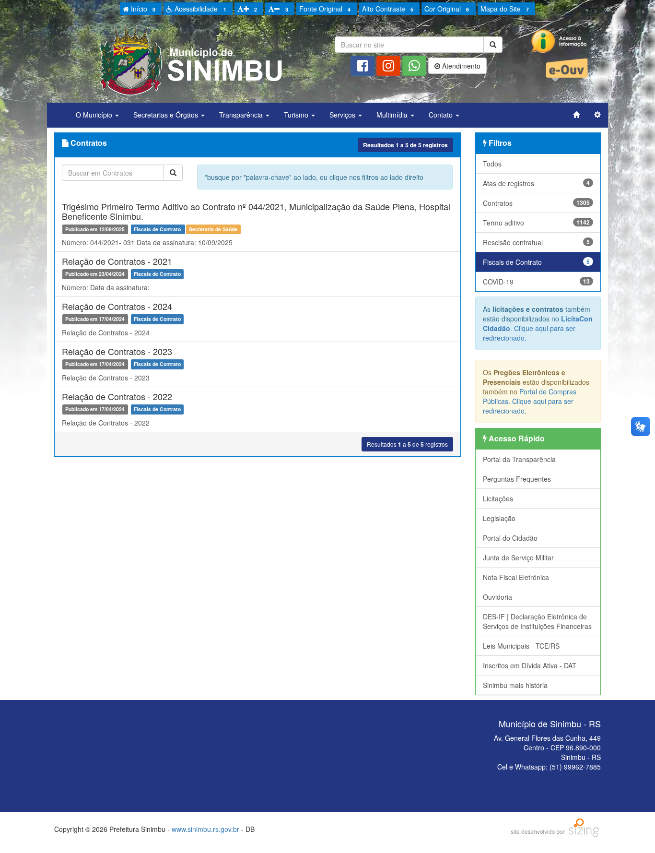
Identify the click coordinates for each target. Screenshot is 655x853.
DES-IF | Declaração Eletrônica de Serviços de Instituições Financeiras (537, 621)
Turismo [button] (297, 114)
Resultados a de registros (405, 145)
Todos (492, 163)
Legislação (499, 518)
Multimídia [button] (392, 114)
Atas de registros (536, 183)
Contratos (536, 203)
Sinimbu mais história (515, 685)
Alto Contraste (387, 8)
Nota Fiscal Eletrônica (516, 577)
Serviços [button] (343, 114)
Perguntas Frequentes (517, 479)
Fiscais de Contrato (536, 262)
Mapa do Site (504, 8)
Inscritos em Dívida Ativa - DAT (529, 665)
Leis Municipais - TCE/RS (521, 646)
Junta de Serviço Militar (518, 557)
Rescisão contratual (536, 242)
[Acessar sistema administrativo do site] (597, 115)
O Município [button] (95, 114)
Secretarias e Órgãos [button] (166, 114)
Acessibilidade (199, 8)
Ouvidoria (497, 597)
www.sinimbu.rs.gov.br (205, 829)
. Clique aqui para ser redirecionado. (538, 328)
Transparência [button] (242, 114)
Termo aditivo (536, 222)
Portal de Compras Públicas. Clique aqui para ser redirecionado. (529, 401)
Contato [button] (442, 114)
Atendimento (460, 66)
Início (142, 8)
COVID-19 (536, 281)
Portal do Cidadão (510, 538)
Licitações (498, 498)
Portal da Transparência (519, 459)
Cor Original (446, 8)
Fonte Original (325, 8)
